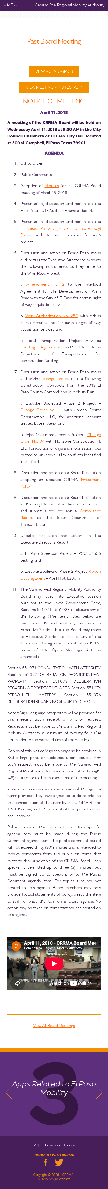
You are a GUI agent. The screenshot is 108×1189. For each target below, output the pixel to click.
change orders (55, 378)
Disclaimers (52, 1145)
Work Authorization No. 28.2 (51, 316)
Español (69, 1145)
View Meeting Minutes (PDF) (54, 87)
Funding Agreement (40, 347)
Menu (11, 5)
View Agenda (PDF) (54, 71)
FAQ (36, 1145)
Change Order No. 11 (41, 410)
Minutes (52, 186)
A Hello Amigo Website (54, 1179)
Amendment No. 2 (45, 284)
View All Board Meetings (54, 1026)
